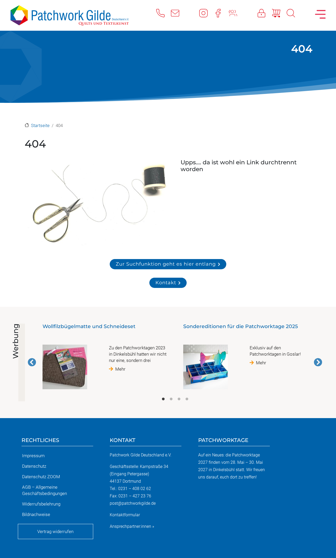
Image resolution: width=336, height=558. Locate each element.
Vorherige (32, 362)
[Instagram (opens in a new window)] (206, 12)
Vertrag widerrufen (55, 531)
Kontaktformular (125, 514)
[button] (97, 204)
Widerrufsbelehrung (41, 504)
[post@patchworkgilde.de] (178, 12)
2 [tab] (171, 399)
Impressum (33, 455)
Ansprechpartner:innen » (132, 526)
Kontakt (165, 283)
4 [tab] (187, 399)
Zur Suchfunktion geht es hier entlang (166, 264)
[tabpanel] (104, 358)
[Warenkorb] (279, 12)
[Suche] (294, 12)
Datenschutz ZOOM (41, 476)
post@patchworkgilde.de (133, 503)
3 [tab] (179, 399)
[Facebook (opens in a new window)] (221, 12)
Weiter (317, 362)
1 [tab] (163, 399)
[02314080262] (163, 12)
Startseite (40, 125)
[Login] (264, 12)
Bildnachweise (36, 514)
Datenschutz (34, 466)
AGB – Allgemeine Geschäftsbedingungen (44, 490)
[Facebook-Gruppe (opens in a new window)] (236, 12)
